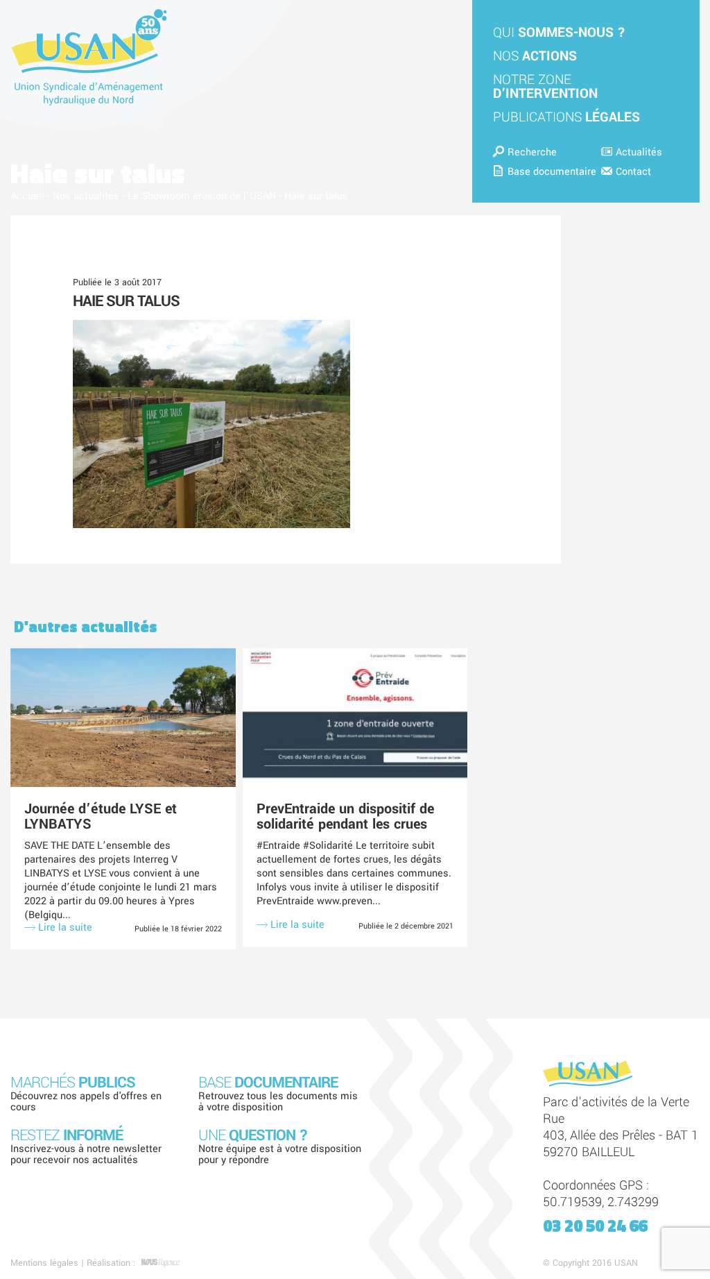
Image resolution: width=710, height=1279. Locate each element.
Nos (535, 56)
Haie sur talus (126, 301)
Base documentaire (552, 171)
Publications (566, 117)
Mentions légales (44, 1263)
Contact (633, 171)
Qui (559, 32)
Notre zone (545, 86)
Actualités (639, 152)
